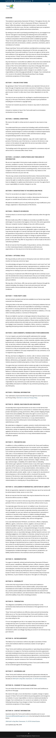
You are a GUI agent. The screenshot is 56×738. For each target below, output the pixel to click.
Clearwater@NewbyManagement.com (17, 716)
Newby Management (26, 736)
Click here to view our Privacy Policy (26, 398)
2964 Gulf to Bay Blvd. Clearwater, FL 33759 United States (29, 678)
